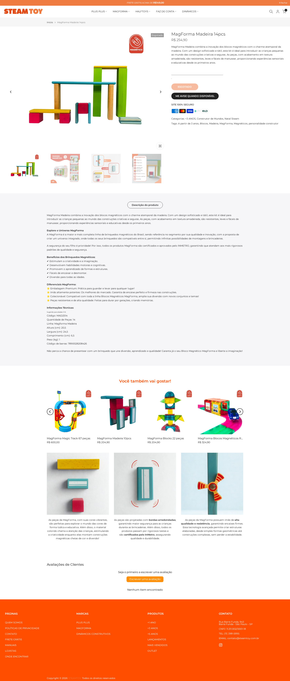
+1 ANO (152, 622)
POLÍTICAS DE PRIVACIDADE (22, 628)
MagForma (226, 123)
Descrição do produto (145, 204)
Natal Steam (232, 118)
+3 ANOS (190, 118)
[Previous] (11, 91)
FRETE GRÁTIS (13, 639)
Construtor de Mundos (210, 118)
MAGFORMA (120, 11)
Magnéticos (241, 123)
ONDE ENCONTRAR (16, 656)
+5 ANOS (153, 633)
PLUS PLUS (98, 11)
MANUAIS (10, 645)
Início (50, 22)
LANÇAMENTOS (157, 639)
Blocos (204, 123)
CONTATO (11, 633)
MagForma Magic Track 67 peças (68, 438)
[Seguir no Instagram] (221, 645)
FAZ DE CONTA (165, 11)
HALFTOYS (141, 11)
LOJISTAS (10, 650)
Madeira (213, 123)
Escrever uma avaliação (145, 579)
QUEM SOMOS (13, 622)
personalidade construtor (263, 123)
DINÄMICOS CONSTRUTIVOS (93, 633)
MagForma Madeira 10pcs (114, 438)
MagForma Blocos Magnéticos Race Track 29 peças (232, 438)
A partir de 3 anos (188, 123)
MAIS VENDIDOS (157, 645)
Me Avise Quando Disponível (195, 96)
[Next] (160, 91)
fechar (7, 3)
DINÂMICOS (189, 11)
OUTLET (152, 650)
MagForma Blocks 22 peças (166, 438)
